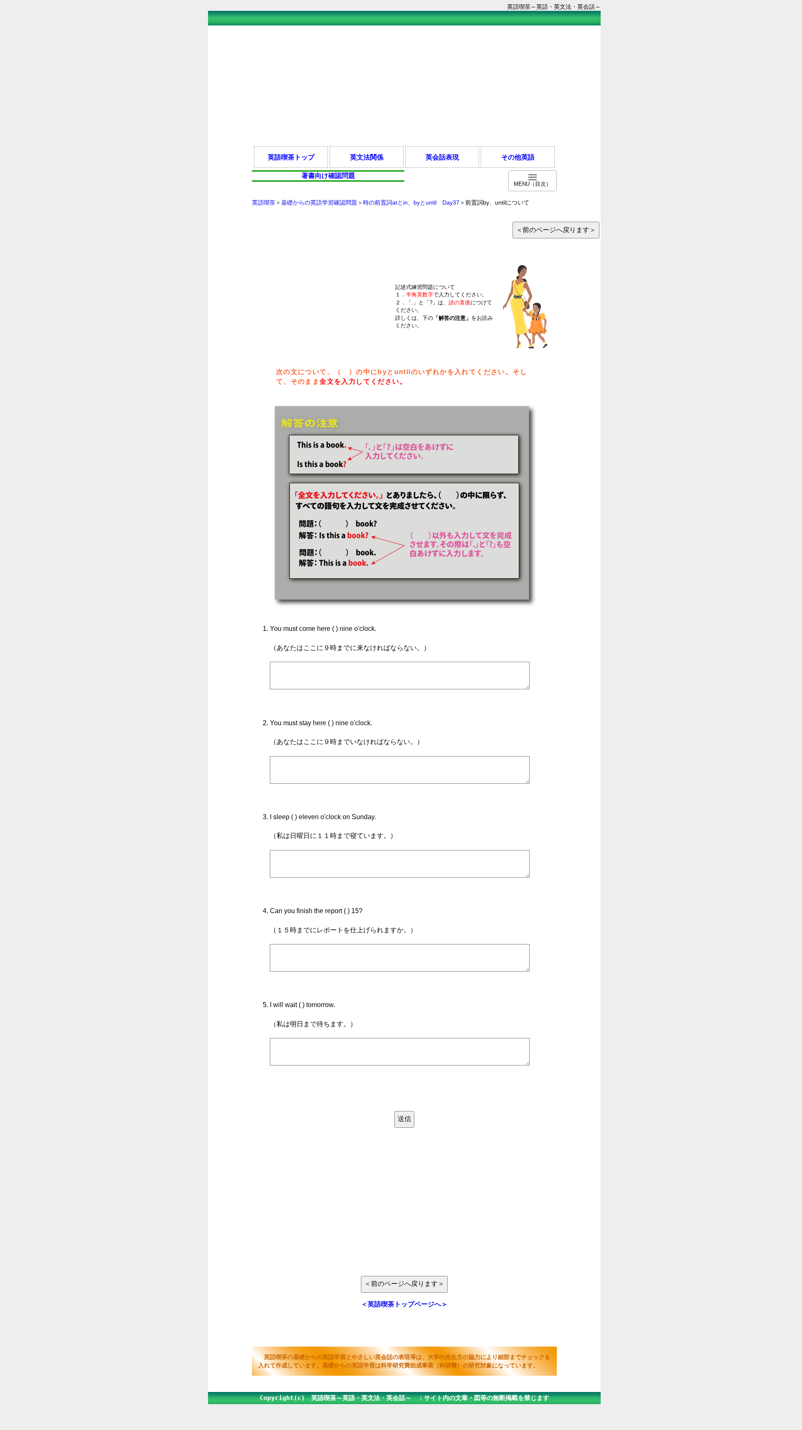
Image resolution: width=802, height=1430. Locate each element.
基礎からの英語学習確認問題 (319, 202)
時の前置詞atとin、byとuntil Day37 (411, 202)
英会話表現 (442, 157)
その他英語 (518, 157)
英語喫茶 (263, 202)
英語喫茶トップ (291, 157)
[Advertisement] (404, 85)
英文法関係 (366, 157)
